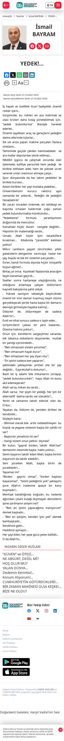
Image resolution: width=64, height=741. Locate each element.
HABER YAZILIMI (45, 689)
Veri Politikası (9, 642)
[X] (37, 611)
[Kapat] (61, 729)
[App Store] (32, 672)
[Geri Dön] (6, 5)
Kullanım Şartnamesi (12, 638)
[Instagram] (46, 611)
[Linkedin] (55, 611)
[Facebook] (29, 611)
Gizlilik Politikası (10, 647)
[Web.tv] (37, 618)
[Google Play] (32, 662)
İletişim (6, 634)
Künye (5, 630)
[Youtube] (29, 618)
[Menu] (58, 5)
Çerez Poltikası (10, 651)
